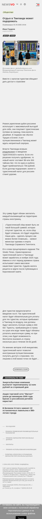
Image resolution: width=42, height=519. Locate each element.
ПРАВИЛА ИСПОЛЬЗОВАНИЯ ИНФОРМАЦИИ (21, 449)
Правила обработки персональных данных (20, 438)
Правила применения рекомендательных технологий (21, 432)
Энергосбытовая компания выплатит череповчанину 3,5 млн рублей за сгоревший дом (19, 384)
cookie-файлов (28, 513)
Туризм (12, 35)
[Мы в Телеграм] (25, 4)
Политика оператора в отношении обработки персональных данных (18, 455)
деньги (6, 35)
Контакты (9, 444)
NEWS (8, 4)
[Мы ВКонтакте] (17, 4)
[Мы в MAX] (21, 4)
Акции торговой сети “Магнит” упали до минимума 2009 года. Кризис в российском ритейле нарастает (18, 397)
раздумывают (9, 152)
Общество (8, 12)
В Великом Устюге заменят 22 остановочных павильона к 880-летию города (19, 410)
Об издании (10, 426)
